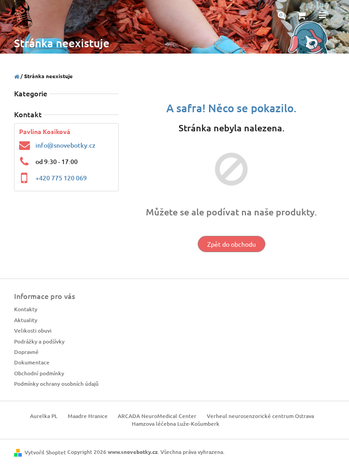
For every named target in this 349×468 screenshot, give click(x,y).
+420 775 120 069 (61, 178)
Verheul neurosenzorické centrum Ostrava (260, 416)
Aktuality (25, 320)
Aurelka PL (43, 416)
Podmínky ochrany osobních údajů (56, 384)
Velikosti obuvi (32, 330)
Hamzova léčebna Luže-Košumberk (175, 424)
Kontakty (25, 309)
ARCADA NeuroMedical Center (157, 416)
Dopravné (26, 352)
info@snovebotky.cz (65, 145)
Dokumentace (32, 362)
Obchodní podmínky (39, 373)
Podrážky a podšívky (39, 341)
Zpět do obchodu (231, 244)
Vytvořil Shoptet (45, 452)
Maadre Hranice (88, 416)
